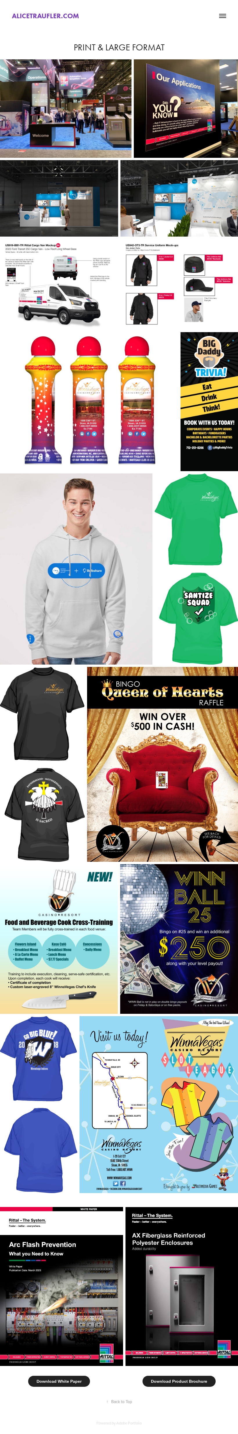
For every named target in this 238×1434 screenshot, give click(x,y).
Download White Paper (59, 1381)
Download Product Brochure (179, 1381)
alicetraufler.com (45, 16)
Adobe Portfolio (129, 1423)
